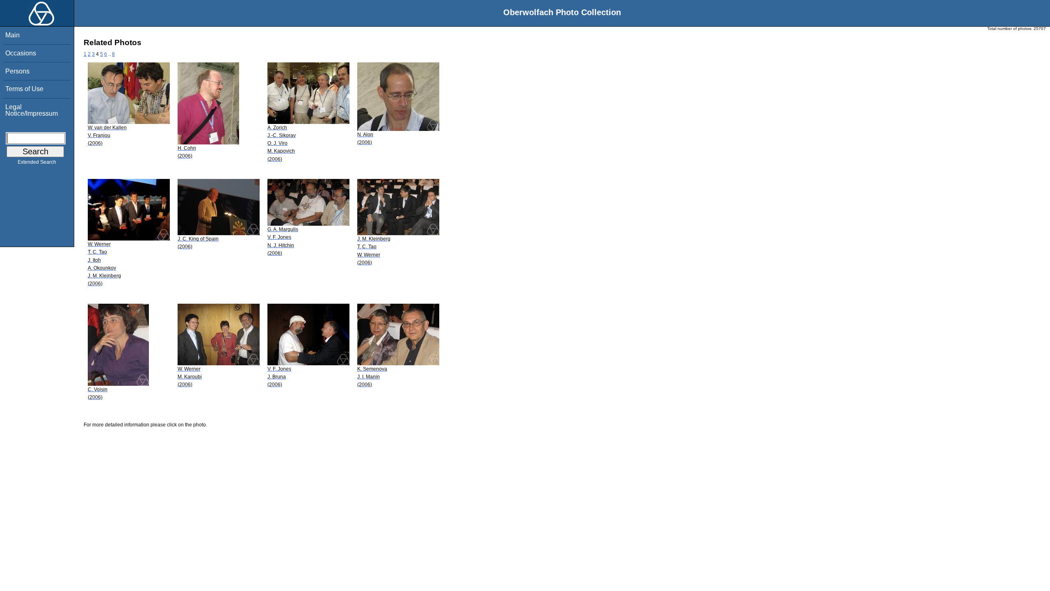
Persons (17, 71)
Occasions (20, 53)
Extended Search (37, 162)
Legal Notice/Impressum (31, 110)
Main (12, 35)
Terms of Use (24, 88)
